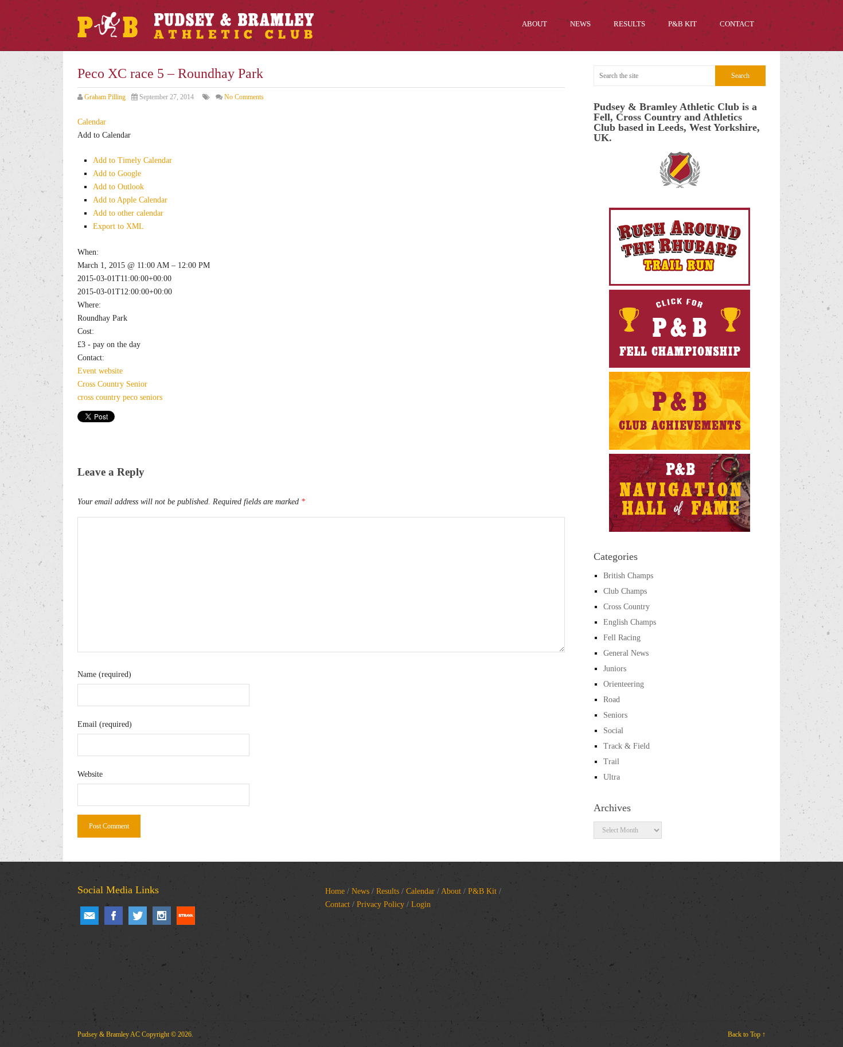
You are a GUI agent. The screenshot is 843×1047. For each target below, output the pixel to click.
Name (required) (104, 674)
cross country (98, 397)
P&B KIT (682, 24)
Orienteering (623, 684)
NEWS (580, 24)
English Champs (629, 622)
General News (626, 653)
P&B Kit (482, 891)
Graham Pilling (105, 97)
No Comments (244, 97)
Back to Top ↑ (747, 1034)
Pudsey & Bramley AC (108, 1034)
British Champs (628, 575)
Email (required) (104, 724)
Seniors (615, 715)
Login (421, 904)
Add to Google (117, 173)
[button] (104, 135)
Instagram (162, 915)
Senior (136, 384)
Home (335, 891)
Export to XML (118, 226)
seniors (151, 397)
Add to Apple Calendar (130, 200)
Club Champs (625, 591)
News (360, 891)
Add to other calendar (128, 213)
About (451, 891)
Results (387, 891)
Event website (100, 371)
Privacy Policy (380, 904)
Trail (611, 761)
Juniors (614, 668)
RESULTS (629, 24)
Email (89, 915)
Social (613, 730)
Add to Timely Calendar (132, 160)
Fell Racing (622, 637)
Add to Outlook (118, 186)
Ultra (611, 777)
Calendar (420, 891)
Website (90, 774)
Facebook (113, 915)
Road (611, 699)
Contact (337, 904)
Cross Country (100, 384)
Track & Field (626, 746)
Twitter (137, 915)
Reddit (186, 915)
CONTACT (737, 24)
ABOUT (534, 24)
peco (130, 397)
